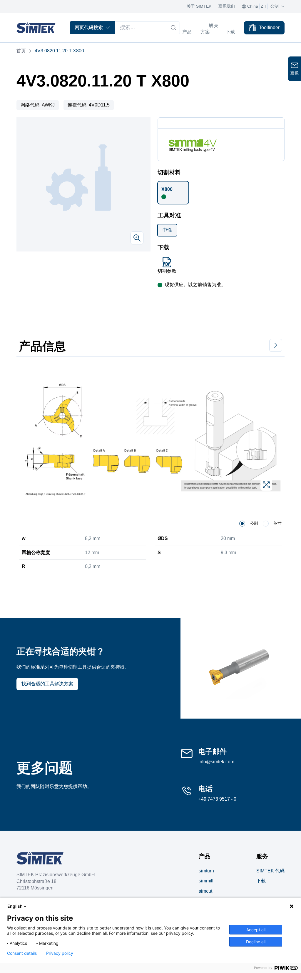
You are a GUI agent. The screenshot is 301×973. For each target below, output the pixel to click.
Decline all (255, 941)
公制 (254, 523)
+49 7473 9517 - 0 (217, 799)
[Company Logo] (39, 858)
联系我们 (226, 6)
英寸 (277, 523)
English (15, 906)
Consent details (22, 953)
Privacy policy (59, 953)
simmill (206, 880)
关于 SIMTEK (199, 6)
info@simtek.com (216, 761)
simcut (205, 891)
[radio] (242, 524)
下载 (261, 880)
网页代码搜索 (89, 27)
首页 (21, 50)
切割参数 (167, 271)
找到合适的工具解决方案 (47, 683)
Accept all (255, 929)
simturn (206, 870)
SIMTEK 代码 (270, 870)
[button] (173, 192)
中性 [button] (167, 229)
